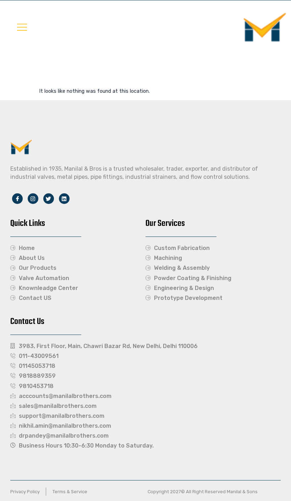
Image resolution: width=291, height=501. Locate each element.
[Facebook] (17, 198)
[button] (22, 26)
